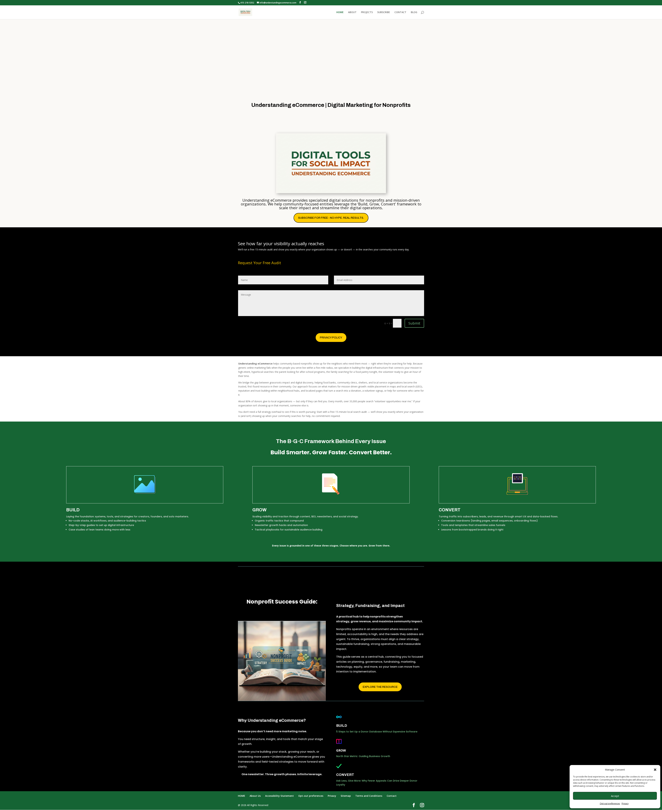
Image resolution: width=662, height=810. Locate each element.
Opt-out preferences (610, 803)
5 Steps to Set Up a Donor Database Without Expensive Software (376, 731)
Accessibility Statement (279, 795)
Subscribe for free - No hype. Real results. (331, 217)
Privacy (625, 803)
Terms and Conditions (368, 795)
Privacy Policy (331, 337)
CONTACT (400, 12)
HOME (340, 12)
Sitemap (346, 795)
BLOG (414, 12)
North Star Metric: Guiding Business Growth (363, 756)
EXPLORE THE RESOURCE (380, 686)
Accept (615, 796)
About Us (255, 795)
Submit (414, 323)
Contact (392, 795)
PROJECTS (367, 12)
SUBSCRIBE (383, 12)
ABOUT (352, 12)
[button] (655, 769)
